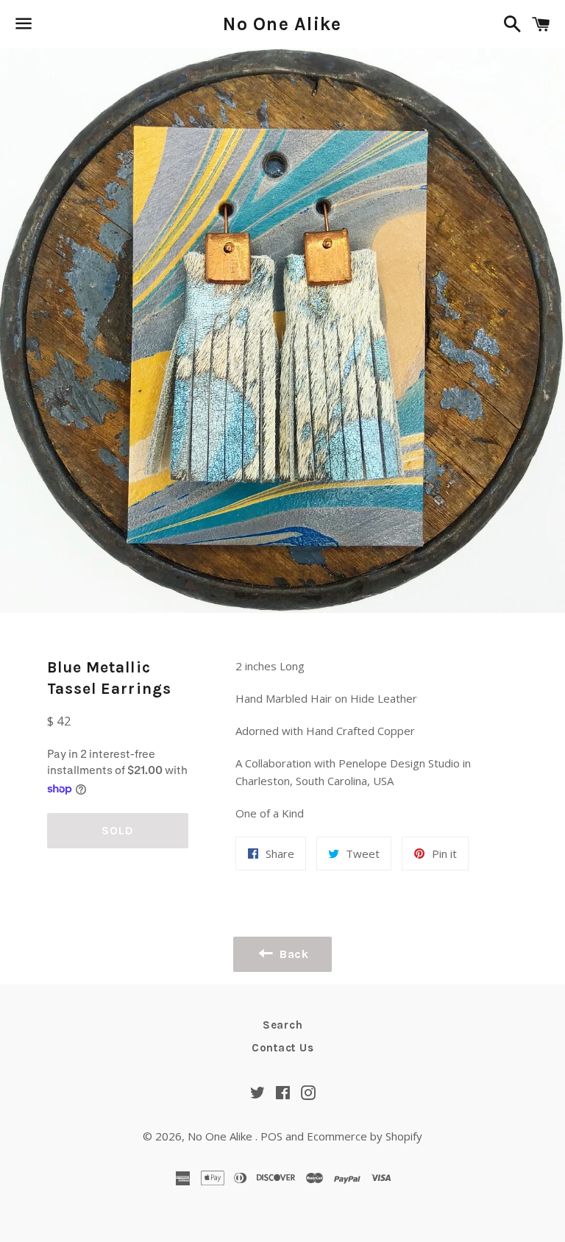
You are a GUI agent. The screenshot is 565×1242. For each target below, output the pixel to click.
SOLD (117, 830)
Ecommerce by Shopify (364, 1136)
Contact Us (283, 1047)
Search (283, 1025)
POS (271, 1136)
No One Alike (282, 24)
